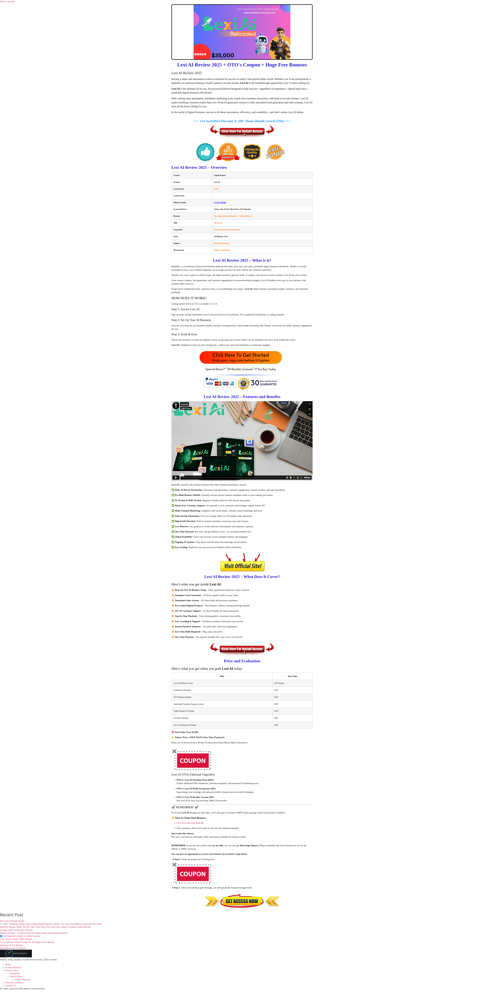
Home (8, 964)
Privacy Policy (12, 970)
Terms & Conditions (14, 982)
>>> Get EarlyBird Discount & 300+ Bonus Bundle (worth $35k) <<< (242, 121)
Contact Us (10, 985)
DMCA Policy (16, 976)
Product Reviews (13, 967)
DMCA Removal (22, 979)
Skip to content (7, 1)
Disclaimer (15, 973)
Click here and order (189, 823)
